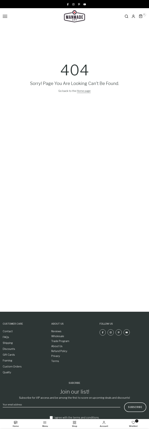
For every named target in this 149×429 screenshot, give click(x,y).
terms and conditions (86, 417)
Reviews (56, 331)
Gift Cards (9, 354)
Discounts (9, 348)
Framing (7, 360)
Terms (55, 361)
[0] (141, 16)
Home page (84, 90)
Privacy (55, 355)
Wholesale (57, 336)
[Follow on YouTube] (84, 4)
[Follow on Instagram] (73, 4)
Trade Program (60, 341)
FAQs (6, 337)
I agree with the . (76, 417)
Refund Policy (59, 351)
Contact (8, 331)
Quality (7, 372)
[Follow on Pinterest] (79, 4)
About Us (57, 346)
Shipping (8, 342)
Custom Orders (12, 366)
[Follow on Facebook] (67, 4)
